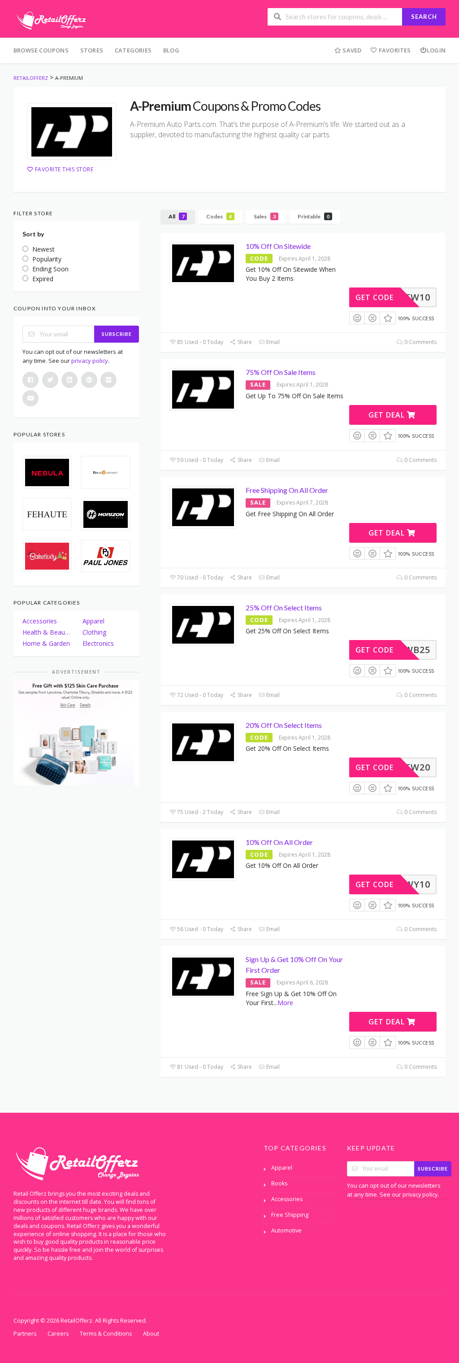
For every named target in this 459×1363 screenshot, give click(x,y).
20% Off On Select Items (284, 725)
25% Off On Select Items (284, 607)
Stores (91, 50)
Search (424, 16)
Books (279, 1183)
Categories (133, 50)
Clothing (94, 632)
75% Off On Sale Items (281, 372)
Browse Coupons (41, 50)
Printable (313, 216)
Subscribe (117, 334)
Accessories (39, 621)
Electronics (98, 643)
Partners (24, 1333)
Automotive (286, 1230)
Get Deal (387, 415)
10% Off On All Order (279, 842)
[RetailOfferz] (49, 19)
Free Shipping (289, 1215)
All (176, 216)
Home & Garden (46, 643)
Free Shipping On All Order (287, 490)
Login (436, 50)
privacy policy (89, 361)
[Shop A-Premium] (72, 131)
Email (272, 342)
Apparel (93, 621)
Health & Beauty (46, 632)
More (285, 1002)
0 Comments (420, 342)
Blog (171, 50)
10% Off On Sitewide (278, 246)
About (151, 1333)
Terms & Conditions (106, 1333)
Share (244, 342)
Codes (219, 216)
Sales (265, 216)
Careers (58, 1333)
